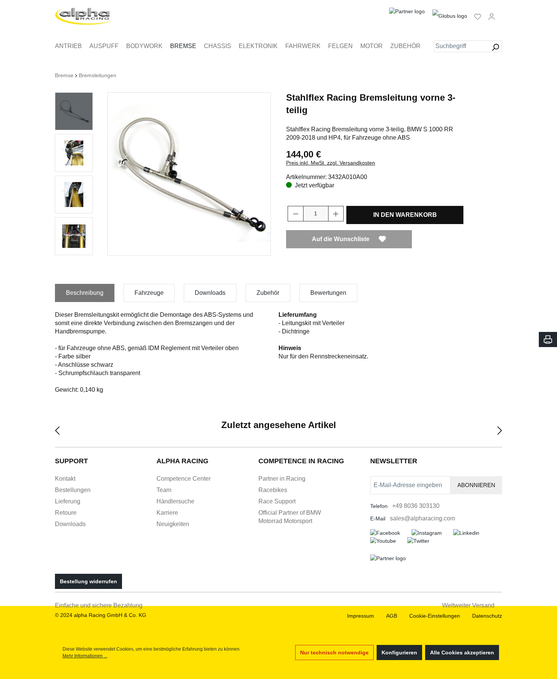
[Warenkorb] (501, 13)
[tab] (84, 293)
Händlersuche (175, 501)
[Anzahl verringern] (296, 213)
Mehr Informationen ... (85, 656)
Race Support (277, 501)
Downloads (70, 524)
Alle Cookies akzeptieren (462, 652)
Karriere (167, 512)
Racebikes (272, 490)
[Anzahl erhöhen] (336, 213)
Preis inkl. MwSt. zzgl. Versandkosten (330, 163)
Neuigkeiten (172, 524)
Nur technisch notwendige (334, 652)
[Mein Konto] (491, 16)
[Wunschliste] (477, 16)
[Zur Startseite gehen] (83, 16)
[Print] (548, 339)
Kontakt (65, 478)
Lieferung (67, 501)
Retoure (66, 512)
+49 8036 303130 (416, 506)
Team (163, 490)
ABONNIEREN (476, 485)
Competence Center (183, 478)
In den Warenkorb (405, 215)
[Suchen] (495, 46)
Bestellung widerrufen (88, 581)
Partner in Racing (281, 478)
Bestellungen (73, 490)
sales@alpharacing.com (422, 518)
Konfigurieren (399, 652)
